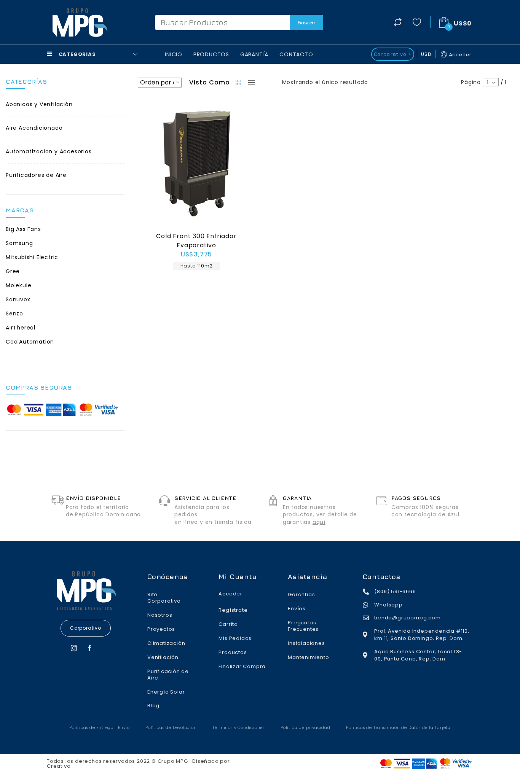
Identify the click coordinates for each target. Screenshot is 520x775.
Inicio (173, 54)
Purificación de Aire (168, 674)
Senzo (14, 313)
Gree (13, 271)
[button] (86, 628)
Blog (153, 705)
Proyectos (161, 629)
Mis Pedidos (235, 638)
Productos (211, 54)
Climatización (166, 643)
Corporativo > (393, 54)
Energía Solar (166, 691)
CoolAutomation (30, 341)
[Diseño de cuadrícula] (239, 82)
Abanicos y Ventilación (39, 104)
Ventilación (163, 657)
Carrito (228, 624)
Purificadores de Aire (36, 175)
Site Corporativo (164, 598)
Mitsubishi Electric (32, 257)
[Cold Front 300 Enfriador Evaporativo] (196, 163)
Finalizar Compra (242, 666)
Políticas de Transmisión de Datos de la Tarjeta (398, 727)
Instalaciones (306, 643)
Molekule (18, 285)
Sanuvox (18, 299)
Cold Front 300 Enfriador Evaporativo (196, 241)
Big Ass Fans (23, 229)
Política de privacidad (305, 727)
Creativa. (59, 766)
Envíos (297, 608)
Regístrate (233, 610)
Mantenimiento (308, 657)
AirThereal (20, 327)
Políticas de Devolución (170, 727)
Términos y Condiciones (238, 727)
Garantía (254, 54)
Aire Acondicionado (34, 128)
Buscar (306, 22)
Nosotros (159, 615)
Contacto (296, 54)
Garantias (301, 594)
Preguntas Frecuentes (303, 626)
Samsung (19, 243)
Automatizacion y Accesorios (49, 151)
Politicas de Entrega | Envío (99, 727)
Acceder (460, 54)
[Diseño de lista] (249, 82)
